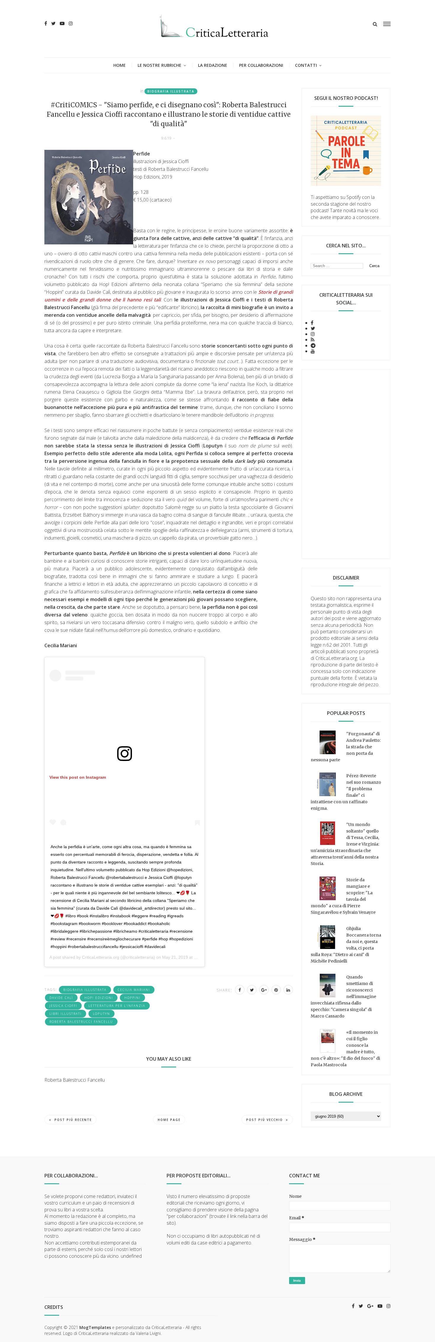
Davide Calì (61, 998)
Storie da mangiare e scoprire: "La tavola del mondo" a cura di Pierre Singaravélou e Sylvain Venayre (343, 896)
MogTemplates (95, 1327)
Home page (169, 1120)
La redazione (212, 65)
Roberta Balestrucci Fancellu (81, 1022)
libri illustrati (65, 1014)
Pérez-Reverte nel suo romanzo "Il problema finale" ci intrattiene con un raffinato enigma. (346, 792)
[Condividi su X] (252, 989)
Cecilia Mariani (134, 990)
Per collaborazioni (261, 65)
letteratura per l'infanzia (116, 1006)
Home (119, 65)
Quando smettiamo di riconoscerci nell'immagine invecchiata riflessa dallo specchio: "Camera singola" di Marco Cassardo (343, 996)
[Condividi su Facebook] (239, 989)
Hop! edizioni (98, 998)
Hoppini (132, 998)
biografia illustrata (170, 91)
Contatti (306, 65)
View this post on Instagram (77, 777)
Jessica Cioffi (63, 1006)
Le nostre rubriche (159, 65)
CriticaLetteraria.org (100, 957)
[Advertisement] (346, 464)
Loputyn (101, 1014)
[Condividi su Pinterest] (276, 989)
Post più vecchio (264, 1120)
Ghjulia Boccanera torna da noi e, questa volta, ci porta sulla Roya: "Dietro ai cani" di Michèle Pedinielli (346, 945)
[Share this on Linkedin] (288, 989)
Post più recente (73, 1120)
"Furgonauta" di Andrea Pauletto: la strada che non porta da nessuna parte (346, 746)
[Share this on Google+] (264, 989)
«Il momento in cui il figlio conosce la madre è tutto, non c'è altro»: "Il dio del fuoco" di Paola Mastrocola (345, 1048)
